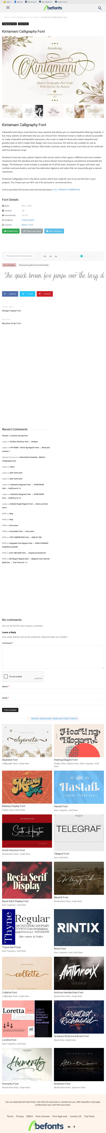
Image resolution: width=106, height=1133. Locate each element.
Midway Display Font (13, 806)
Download (12, 231)
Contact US (75, 1116)
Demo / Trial (27, 224)
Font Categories (19, 17)
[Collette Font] (27, 973)
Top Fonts (89, 1116)
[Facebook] (74, 1127)
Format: (8, 210)
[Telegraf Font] (79, 832)
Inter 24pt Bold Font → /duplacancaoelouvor (27, 553)
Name (5, 686)
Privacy (20, 1116)
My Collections (47, 2)
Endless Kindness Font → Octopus (24, 441)
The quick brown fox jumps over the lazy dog (54, 275)
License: (8, 224)
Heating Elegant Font (66, 759)
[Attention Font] (79, 1064)
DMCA (29, 1116)
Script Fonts (33, 17)
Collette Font (9, 992)
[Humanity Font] (27, 1064)
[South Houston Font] (27, 830)
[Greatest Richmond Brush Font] (79, 1016)
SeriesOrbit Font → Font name (21, 531)
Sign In (7, 2)
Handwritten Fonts (10, 853)
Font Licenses (43, 1116)
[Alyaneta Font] (27, 740)
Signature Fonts (79, 1087)
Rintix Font (60, 948)
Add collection (55, 231)
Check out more (33, 231)
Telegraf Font (61, 853)
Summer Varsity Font (19, 435)
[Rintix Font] (79, 927)
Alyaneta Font (10, 759)
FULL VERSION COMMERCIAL (66, 189)
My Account (32, 2)
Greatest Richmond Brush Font (71, 1036)
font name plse (16, 472)
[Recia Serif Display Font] (27, 881)
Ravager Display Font (11, 310)
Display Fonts (60, 763)
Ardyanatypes (28, 220)
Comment (7, 643)
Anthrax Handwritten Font (68, 992)
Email (5, 698)
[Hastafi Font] (79, 787)
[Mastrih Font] (79, 878)
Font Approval (59, 1116)
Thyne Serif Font (11, 947)
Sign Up (18, 2)
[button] (100, 9)
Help (11, 513)
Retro (12, 467)
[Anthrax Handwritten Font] (79, 973)
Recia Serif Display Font (15, 901)
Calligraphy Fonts (9, 24)
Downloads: (10, 215)
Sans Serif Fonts (61, 857)
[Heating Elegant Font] (79, 740)
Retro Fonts (20, 809)
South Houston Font (13, 850)
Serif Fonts (73, 810)
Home (7, 17)
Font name (13, 525)
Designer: (8, 220)
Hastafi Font (61, 806)
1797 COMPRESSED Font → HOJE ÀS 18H (25, 537)
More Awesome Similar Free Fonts (54, 718)
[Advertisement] (22, 376)
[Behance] (69, 1127)
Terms (10, 1116)
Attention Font (62, 1083)
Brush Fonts (59, 1040)
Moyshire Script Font (11, 323)
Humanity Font (10, 1083)
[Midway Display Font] (27, 787)
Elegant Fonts (73, 763)
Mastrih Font (61, 897)
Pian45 (5, 435)
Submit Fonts (62, 2)
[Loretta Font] (27, 1019)
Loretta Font (9, 1039)
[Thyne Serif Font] (27, 926)
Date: (7, 205)
